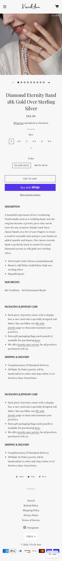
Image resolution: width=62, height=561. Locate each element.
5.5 (34, 141)
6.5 (49, 141)
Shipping (18, 122)
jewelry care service (28, 344)
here (37, 340)
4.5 (19, 141)
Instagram (33, 527)
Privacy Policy (31, 515)
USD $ (29, 536)
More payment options (30, 195)
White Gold (41, 165)
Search (31, 500)
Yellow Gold (21, 165)
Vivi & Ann (35, 544)
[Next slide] (48, 82)
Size (31, 134)
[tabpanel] (31, 44)
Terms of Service (31, 520)
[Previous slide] (13, 82)
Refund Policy (31, 505)
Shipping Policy (31, 510)
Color (31, 158)
